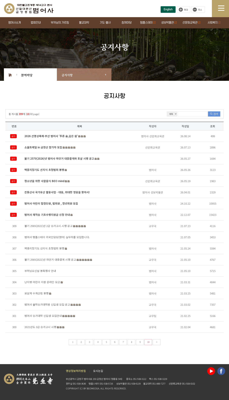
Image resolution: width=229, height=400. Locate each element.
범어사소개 (14, 22)
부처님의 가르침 (60, 22)
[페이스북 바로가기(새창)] (221, 371)
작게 (198, 9)
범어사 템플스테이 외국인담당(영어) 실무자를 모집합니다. (57, 237)
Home (10, 74)
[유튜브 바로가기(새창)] (211, 371)
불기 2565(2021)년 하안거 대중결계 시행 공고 (50, 259)
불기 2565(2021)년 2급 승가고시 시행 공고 (48, 226)
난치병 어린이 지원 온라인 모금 (42, 282)
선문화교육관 (189, 22)
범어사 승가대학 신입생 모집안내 (43, 316)
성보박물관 (167, 22)
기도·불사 (105, 22)
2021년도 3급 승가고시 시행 (40, 327)
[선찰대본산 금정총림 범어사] (29, 8)
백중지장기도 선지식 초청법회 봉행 (44, 248)
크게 (183, 9)
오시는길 (98, 371)
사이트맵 (223, 8)
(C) (81, 388)
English (168, 9)
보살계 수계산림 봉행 (36, 293)
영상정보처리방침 (76, 371)
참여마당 (126, 22)
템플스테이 (146, 22)
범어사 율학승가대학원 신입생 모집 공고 (47, 304)
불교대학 (84, 22)
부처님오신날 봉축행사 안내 (40, 271)
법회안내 (36, 22)
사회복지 (212, 22)
